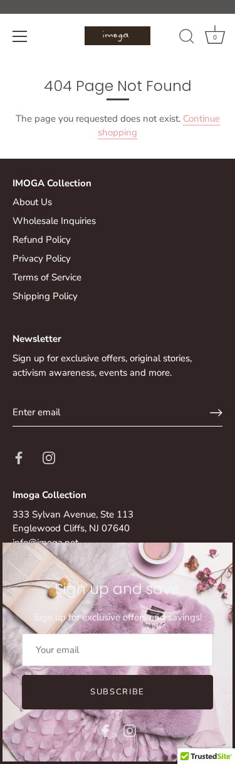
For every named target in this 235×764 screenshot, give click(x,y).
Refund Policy (42, 239)
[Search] (187, 38)
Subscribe (117, 692)
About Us (32, 202)
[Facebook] (105, 730)
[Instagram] (129, 730)
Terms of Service (47, 277)
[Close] (216, 559)
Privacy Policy (42, 258)
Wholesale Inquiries (54, 221)
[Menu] (20, 36)
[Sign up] (216, 412)
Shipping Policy (45, 296)
